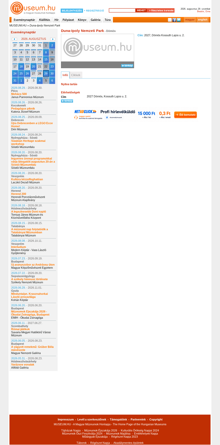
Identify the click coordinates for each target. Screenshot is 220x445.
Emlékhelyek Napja (146, 433)
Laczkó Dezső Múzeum (25, 182)
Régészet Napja (100, 442)
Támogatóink (118, 419)
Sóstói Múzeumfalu (23, 147)
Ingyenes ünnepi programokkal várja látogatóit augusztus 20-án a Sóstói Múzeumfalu (33, 161)
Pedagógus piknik (23, 108)
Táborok (81, 442)
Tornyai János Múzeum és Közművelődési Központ (27, 216)
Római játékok (20, 329)
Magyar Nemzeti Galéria (26, 353)
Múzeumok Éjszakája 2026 (100, 430)
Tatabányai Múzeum (23, 235)
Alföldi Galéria (20, 367)
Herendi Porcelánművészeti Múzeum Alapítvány (28, 199)
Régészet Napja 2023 (124, 436)
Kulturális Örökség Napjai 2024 (140, 430)
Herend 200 (18, 193)
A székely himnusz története (29, 279)
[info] (65, 75)
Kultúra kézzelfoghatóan (27, 179)
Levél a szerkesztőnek (91, 419)
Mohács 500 (19, 94)
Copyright (155, 419)
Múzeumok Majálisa (118, 433)
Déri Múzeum (19, 129)
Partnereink (138, 419)
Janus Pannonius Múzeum (27, 97)
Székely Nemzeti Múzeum (27, 282)
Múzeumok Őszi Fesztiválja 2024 (82, 433)
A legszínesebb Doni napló (28, 211)
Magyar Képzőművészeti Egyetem (32, 267)
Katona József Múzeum (25, 111)
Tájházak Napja (71, 430)
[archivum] (75, 75)
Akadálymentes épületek (128, 442)
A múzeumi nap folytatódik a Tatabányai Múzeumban (29, 231)
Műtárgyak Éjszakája (95, 436)
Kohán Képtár (19, 300)
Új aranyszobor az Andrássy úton (33, 264)
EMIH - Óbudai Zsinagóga (27, 317)
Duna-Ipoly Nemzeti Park (45, 25)
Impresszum (66, 419)
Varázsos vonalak (22, 364)
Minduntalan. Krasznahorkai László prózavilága (29, 295)
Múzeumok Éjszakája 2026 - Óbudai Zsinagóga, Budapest (30, 313)
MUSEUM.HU (18, 25)
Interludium (18, 247)
